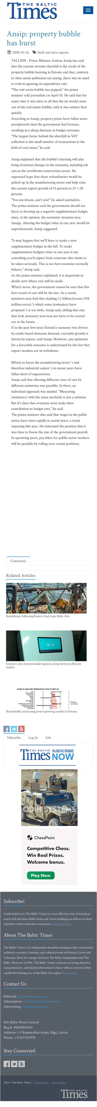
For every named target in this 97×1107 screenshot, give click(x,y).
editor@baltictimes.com (32, 997)
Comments (18, 561)
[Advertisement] (48, 501)
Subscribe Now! (62, 924)
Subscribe (14, 737)
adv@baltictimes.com (35, 1007)
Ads (48, 737)
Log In (33, 737)
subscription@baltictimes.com (42, 1001)
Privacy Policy (59, 1082)
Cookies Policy (41, 1082)
